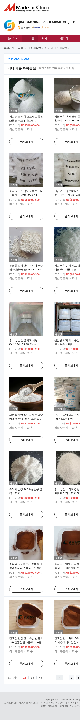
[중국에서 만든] (27, 7)
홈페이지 (12, 38)
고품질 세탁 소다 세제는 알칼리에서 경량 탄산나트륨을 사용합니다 (26, 418)
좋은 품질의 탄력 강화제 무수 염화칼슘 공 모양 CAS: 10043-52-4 (26, 269)
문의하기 (65, 38)
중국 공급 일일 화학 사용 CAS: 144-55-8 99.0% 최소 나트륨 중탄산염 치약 (25, 344)
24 (24, 677)
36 (32, 677)
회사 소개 (47, 38)
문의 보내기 (26, 141)
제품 (31, 38)
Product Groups (20, 58)
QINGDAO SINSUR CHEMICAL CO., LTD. (47, 22)
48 (40, 677)
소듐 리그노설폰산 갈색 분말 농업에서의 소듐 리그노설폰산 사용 (25, 567)
